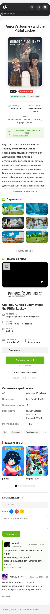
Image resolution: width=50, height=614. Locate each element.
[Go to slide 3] (21, 486)
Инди (29, 122)
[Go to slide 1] (16, 486)
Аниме (37, 119)
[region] (25, 466)
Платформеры (32, 432)
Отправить (12, 534)
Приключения (15, 119)
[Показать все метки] (45, 432)
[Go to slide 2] (18, 486)
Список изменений (20, 135)
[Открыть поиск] (31, 7)
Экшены (28, 119)
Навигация (9, 13)
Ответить (6, 597)
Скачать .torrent (25, 360)
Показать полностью (23, 191)
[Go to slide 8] (34, 486)
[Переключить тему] (38, 7)
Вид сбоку (16, 432)
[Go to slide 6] (29, 486)
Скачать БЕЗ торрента (25, 372)
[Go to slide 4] (24, 486)
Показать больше (24, 251)
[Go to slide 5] (26, 486)
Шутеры (21, 122)
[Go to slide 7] (32, 486)
